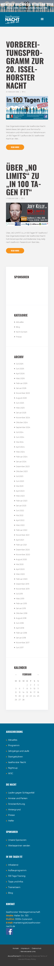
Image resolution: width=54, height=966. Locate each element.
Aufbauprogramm (17, 870)
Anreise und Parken (17, 798)
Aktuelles (20, 322)
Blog (18, 327)
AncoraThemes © (14, 956)
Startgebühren (15, 756)
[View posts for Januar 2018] (16, 674)
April (20, 373)
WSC (10, 773)
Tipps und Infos (15, 881)
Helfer (11, 820)
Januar (21, 388)
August (21, 398)
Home (10, 8)
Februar (21, 383)
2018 (16, 8)
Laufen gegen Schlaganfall (21, 792)
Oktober (22, 422)
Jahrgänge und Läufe (18, 751)
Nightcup (13, 768)
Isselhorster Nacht (17, 762)
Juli (19, 364)
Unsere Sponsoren (17, 840)
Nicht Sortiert (21, 332)
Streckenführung (16, 804)
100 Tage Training (17, 876)
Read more (15, 147)
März (20, 378)
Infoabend (13, 865)
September (23, 427)
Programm (14, 745)
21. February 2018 (12, 92)
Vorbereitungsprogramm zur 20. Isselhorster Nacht (25, 65)
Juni (20, 369)
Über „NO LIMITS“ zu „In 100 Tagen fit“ (24, 179)
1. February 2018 (12, 198)
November (23, 393)
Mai (20, 442)
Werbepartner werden (19, 845)
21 (23, 696)
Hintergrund (14, 809)
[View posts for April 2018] (38, 674)
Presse (19, 337)
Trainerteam (14, 887)
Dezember (22, 466)
